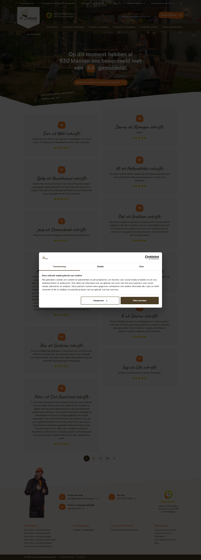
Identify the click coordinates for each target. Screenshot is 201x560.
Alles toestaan (139, 300)
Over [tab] (141, 266)
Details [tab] (100, 266)
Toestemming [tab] (59, 266)
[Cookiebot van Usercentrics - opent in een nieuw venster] (147, 257)
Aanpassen (98, 300)
